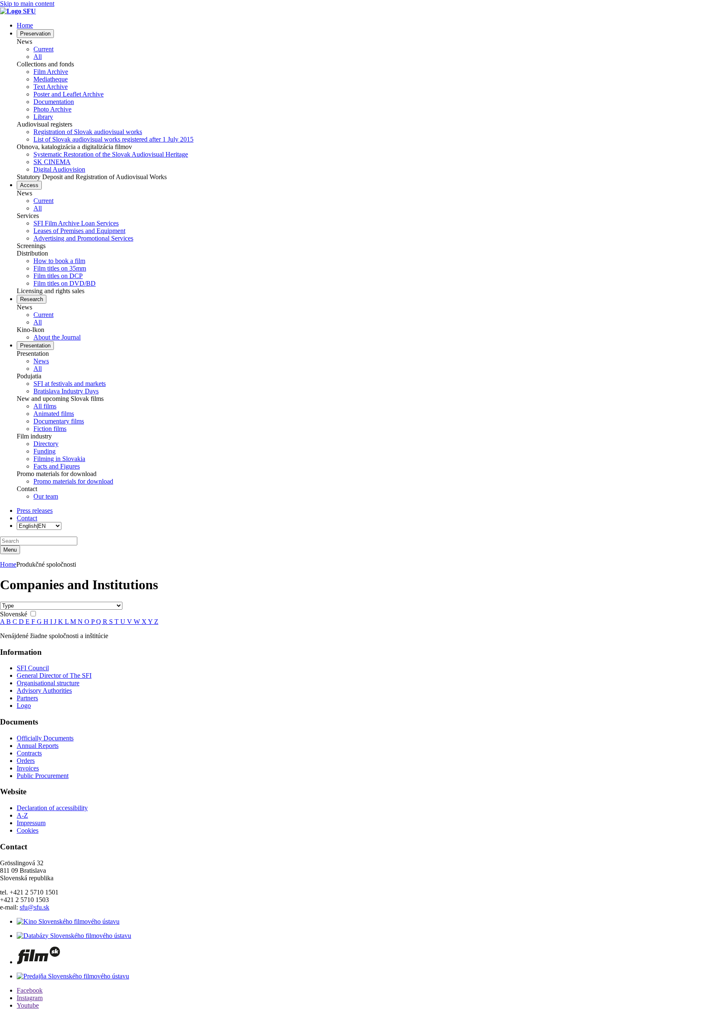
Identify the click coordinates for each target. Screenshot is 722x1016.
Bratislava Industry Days (66, 391)
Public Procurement (43, 775)
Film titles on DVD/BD (64, 283)
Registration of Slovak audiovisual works (87, 131)
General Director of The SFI (54, 675)
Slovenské (14, 614)
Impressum (31, 822)
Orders (26, 760)
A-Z (22, 815)
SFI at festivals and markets (69, 383)
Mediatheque (50, 79)
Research (31, 299)
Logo (24, 705)
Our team (45, 496)
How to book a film (59, 260)
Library (43, 116)
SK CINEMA (52, 161)
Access (29, 185)
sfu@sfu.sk (34, 907)
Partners (27, 698)
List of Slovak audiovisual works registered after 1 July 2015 (113, 139)
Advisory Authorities (44, 690)
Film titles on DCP (58, 275)
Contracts (29, 753)
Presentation (35, 345)
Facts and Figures (56, 466)
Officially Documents (45, 738)
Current (43, 49)
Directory (45, 443)
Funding (44, 451)
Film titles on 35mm (59, 268)
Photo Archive (52, 109)
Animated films (53, 413)
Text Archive (50, 86)
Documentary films (58, 421)
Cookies (27, 830)
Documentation (53, 101)
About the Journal (57, 337)
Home (8, 564)
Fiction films (49, 428)
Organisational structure (48, 683)
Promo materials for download (73, 481)
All (37, 56)
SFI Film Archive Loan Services (76, 223)
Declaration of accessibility (52, 807)
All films (44, 406)
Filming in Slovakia (59, 458)
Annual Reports (37, 745)
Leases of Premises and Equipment (79, 230)
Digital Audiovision (59, 169)
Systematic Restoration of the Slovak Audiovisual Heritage (110, 154)
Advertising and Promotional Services (83, 238)
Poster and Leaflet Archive (68, 94)
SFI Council (33, 667)
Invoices (28, 768)
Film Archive (50, 71)
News (41, 361)
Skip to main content (27, 3)
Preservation (35, 33)
